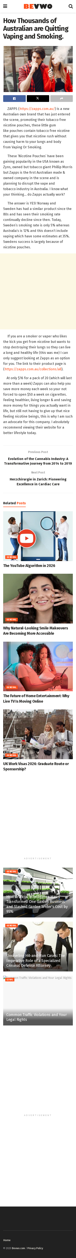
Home (7, 1240)
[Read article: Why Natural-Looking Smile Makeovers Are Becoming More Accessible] (38, 599)
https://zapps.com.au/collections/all (32, 369)
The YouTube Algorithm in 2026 (29, 565)
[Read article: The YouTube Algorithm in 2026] (38, 536)
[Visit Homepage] (38, 6)
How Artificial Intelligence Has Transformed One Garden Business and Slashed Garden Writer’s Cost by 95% (37, 904)
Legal (10, 979)
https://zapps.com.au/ (37, 109)
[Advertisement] (38, 291)
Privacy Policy (35, 1248)
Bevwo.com (18, 1248)
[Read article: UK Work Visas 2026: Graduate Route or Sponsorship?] (38, 734)
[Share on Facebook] (14, 98)
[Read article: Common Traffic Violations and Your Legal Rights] (38, 1000)
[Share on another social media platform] (61, 98)
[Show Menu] (5, 6)
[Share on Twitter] (38, 98)
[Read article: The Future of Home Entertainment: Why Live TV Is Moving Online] (38, 666)
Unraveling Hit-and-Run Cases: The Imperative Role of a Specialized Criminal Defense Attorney (35, 960)
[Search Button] (71, 6)
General (11, 557)
